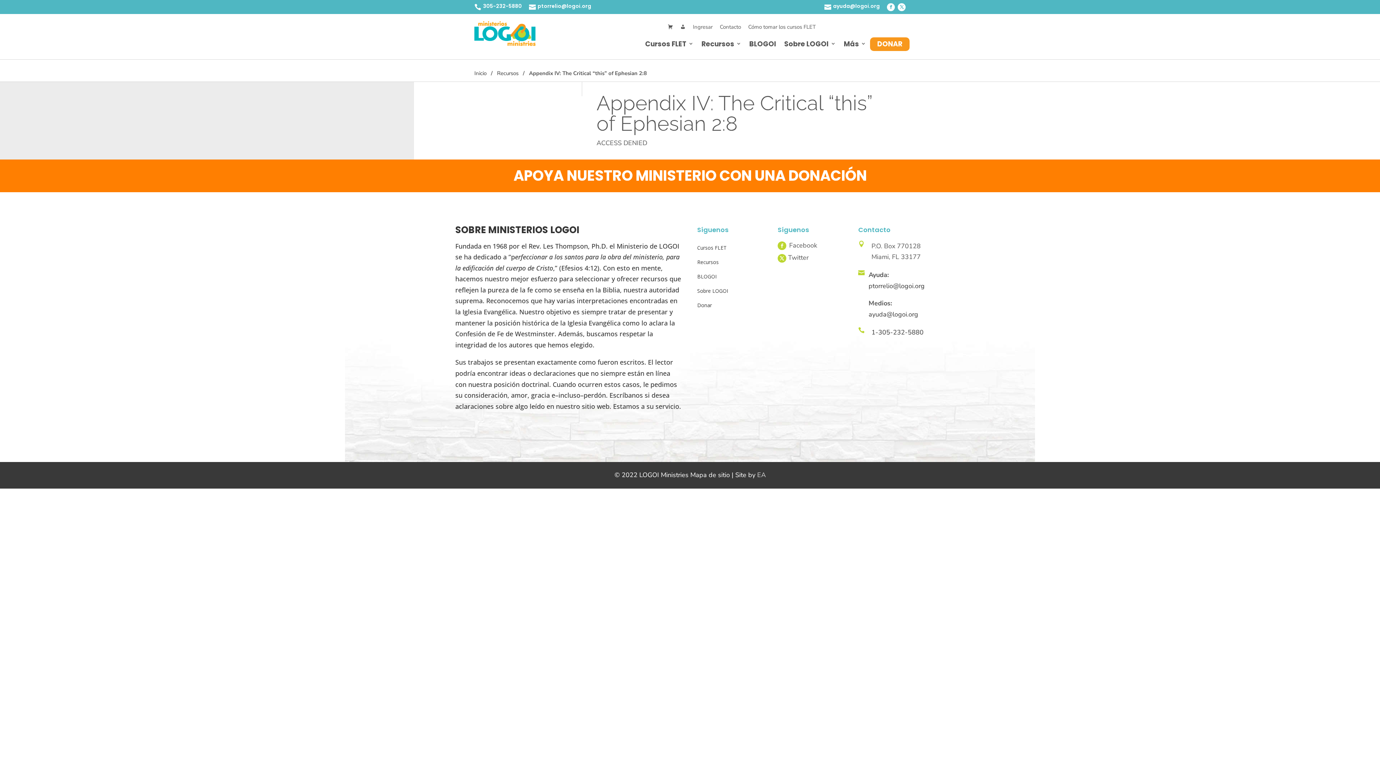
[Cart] (670, 27)
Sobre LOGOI (806, 44)
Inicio (480, 73)
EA (761, 475)
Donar (889, 44)
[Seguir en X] (902, 7)
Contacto (730, 27)
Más (851, 44)
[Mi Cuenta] (683, 27)
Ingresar (703, 27)
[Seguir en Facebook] (891, 7)
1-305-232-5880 (897, 332)
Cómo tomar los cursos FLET (782, 27)
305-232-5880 (502, 6)
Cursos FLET (665, 44)
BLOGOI (762, 44)
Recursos (718, 44)
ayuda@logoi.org (856, 6)
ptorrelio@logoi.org (564, 6)
